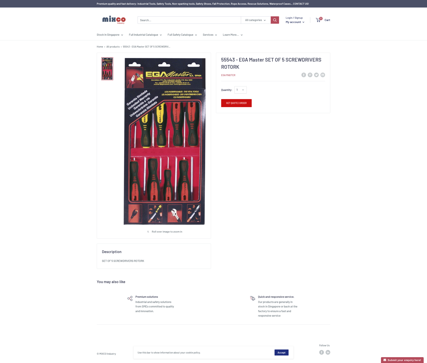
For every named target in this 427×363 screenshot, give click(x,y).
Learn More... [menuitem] (231, 34)
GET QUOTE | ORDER (236, 103)
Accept (282, 352)
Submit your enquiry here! (403, 360)
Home (100, 46)
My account (294, 22)
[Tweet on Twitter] (316, 74)
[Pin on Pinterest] (310, 74)
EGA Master (228, 75)
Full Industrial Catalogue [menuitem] (143, 34)
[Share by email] (322, 74)
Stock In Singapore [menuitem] (108, 34)
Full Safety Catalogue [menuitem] (180, 34)
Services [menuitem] (208, 34)
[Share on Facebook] (303, 74)
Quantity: (226, 89)
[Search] (275, 20)
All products (113, 46)
